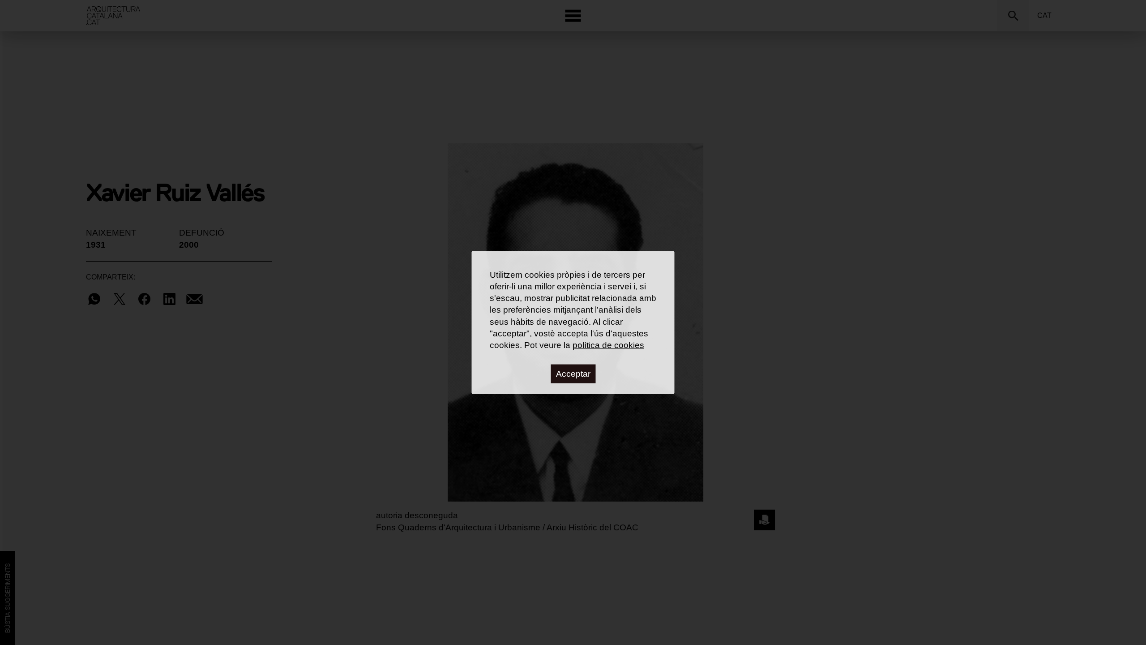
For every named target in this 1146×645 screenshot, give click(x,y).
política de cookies (608, 344)
